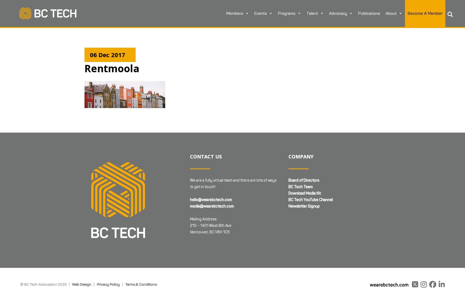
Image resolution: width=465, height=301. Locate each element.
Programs (286, 13)
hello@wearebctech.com (211, 200)
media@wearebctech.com (212, 206)
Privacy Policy (108, 284)
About (391, 13)
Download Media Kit (304, 193)
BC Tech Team (300, 187)
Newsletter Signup (304, 206)
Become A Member (425, 13)
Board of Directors (303, 180)
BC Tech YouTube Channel (310, 200)
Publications (369, 13)
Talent (312, 13)
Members (234, 13)
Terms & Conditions (141, 284)
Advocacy (338, 13)
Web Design (81, 284)
